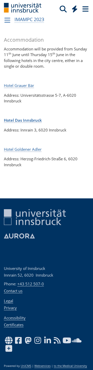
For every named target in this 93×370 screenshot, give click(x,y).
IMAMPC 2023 (29, 19)
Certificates (14, 324)
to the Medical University (70, 366)
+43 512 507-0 (30, 283)
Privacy (10, 307)
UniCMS (26, 366)
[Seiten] (85, 9)
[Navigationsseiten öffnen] (7, 20)
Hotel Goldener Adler (23, 149)
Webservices (42, 366)
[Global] (73, 8)
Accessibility (15, 317)
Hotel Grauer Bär (19, 85)
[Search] (63, 9)
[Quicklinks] (75, 9)
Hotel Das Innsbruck (23, 120)
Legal (8, 300)
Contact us (13, 290)
